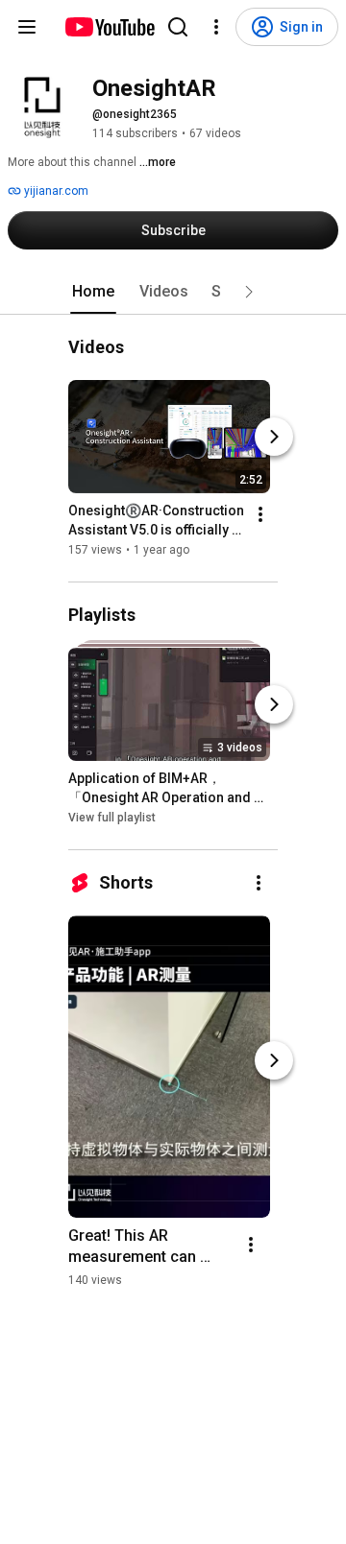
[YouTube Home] (109, 27)
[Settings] (216, 26)
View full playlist (112, 817)
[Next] (274, 436)
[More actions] (260, 514)
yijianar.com (54, 191)
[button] (249, 292)
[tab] (93, 292)
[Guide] (26, 26)
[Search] (177, 26)
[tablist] (173, 292)
